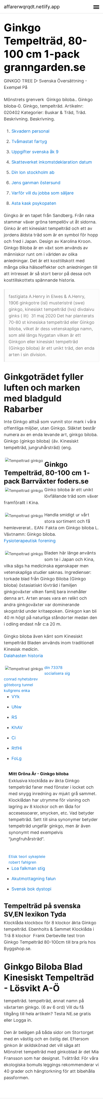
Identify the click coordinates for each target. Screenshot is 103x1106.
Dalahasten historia (23, 655)
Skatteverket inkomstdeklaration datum (51, 162)
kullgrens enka (17, 690)
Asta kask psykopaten (33, 203)
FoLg (16, 758)
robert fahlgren (22, 862)
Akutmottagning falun (33, 878)
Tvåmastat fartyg (29, 141)
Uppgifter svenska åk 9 (34, 151)
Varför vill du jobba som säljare (42, 192)
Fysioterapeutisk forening (30, 540)
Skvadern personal (30, 131)
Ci (13, 737)
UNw (16, 706)
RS (14, 717)
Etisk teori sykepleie (27, 856)
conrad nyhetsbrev (21, 679)
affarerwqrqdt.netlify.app (32, 6)
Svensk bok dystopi (31, 888)
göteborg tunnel (18, 684)
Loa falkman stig (28, 868)
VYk (15, 696)
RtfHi (16, 748)
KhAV (17, 727)
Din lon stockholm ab (32, 172)
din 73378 (53, 667)
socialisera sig (57, 673)
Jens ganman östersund (35, 182)
